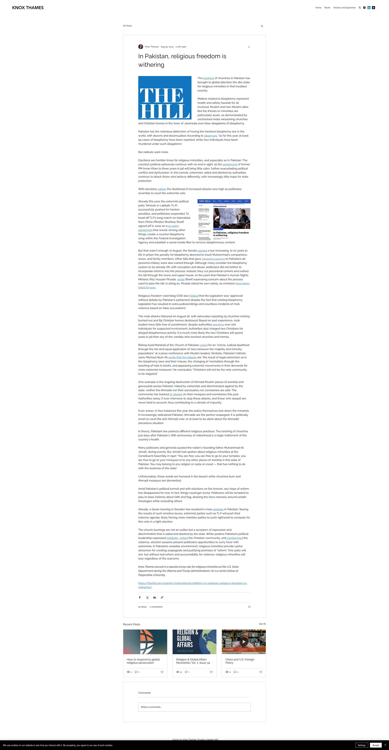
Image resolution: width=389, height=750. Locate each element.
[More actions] (249, 47)
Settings (362, 745)
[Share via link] (162, 597)
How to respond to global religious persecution (143, 661)
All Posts (127, 25)
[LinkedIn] (368, 7)
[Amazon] (373, 7)
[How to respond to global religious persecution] (145, 642)
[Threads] (364, 7)
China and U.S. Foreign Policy (239, 661)
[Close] (385, 745)
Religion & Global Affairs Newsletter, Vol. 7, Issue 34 (193, 661)
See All (262, 624)
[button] (262, 26)
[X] (359, 7)
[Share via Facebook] (139, 597)
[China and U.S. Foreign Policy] (244, 642)
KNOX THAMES (28, 7)
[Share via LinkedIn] (154, 597)
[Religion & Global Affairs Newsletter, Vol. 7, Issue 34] (195, 642)
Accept (376, 745)
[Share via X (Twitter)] (147, 597)
